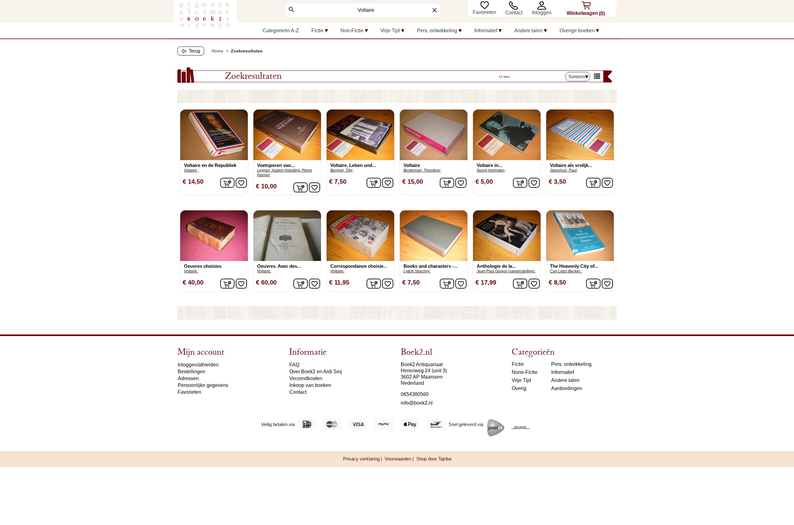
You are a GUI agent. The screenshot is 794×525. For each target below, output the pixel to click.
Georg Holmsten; (491, 170)
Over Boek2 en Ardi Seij (315, 371)
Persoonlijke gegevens (203, 385)
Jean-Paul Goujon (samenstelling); (506, 271)
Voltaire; (191, 271)
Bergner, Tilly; (341, 170)
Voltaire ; (191, 170)
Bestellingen (191, 371)
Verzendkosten (305, 378)
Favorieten (485, 12)
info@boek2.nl (417, 403)
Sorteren (577, 76)
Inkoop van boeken (310, 385)
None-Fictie (525, 372)
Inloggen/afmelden (198, 364)
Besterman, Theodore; (422, 170)
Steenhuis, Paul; (564, 170)
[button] (543, 5)
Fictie (518, 364)
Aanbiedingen (566, 388)
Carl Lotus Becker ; (566, 271)
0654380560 (415, 394)
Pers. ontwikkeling (571, 364)
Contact (513, 12)
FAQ (294, 364)
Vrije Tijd (521, 380)
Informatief (562, 372)
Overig (519, 388)
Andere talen (565, 380)
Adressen (188, 378)
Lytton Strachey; (417, 271)
